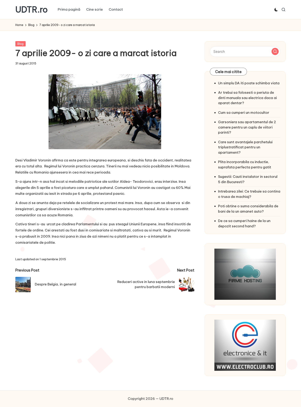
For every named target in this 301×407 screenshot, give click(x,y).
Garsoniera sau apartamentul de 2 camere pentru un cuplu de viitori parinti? (247, 127)
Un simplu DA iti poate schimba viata (249, 83)
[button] (275, 51)
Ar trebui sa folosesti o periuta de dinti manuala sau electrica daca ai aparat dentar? (247, 97)
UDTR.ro (31, 9)
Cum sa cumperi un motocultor (243, 112)
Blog (20, 44)
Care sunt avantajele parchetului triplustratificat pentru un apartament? (245, 147)
